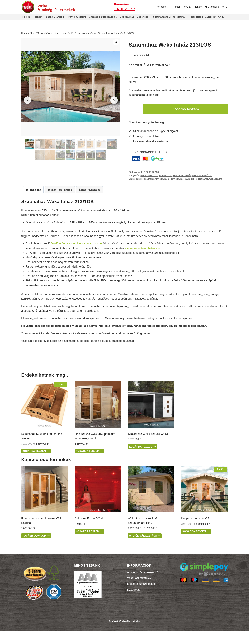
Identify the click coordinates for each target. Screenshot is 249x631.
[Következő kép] (114, 100)
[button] (116, 42)
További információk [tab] (60, 189)
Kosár (176, 6)
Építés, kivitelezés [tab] (89, 189)
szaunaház (203, 179)
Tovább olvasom (34, 536)
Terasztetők (196, 16)
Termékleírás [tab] (33, 189)
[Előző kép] (27, 100)
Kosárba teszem (185, 109)
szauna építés (190, 179)
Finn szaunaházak (149, 175)
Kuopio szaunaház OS (195, 518)
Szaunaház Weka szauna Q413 (148, 434)
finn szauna (161, 179)
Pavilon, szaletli (77, 16)
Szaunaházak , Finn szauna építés (175, 175)
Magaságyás (127, 16)
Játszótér (210, 16)
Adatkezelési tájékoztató (142, 572)
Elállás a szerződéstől (141, 583)
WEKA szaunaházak (202, 175)
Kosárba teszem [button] (34, 451)
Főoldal (26, 16)
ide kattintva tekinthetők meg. (143, 248)
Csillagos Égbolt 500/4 (89, 518)
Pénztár (187, 6)
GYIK (221, 16)
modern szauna (175, 179)
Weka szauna (215, 179)
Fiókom (198, 6)
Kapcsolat (133, 589)
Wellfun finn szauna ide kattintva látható (76, 243)
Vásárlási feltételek (139, 578)
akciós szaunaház (145, 179)
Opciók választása (143, 536)
